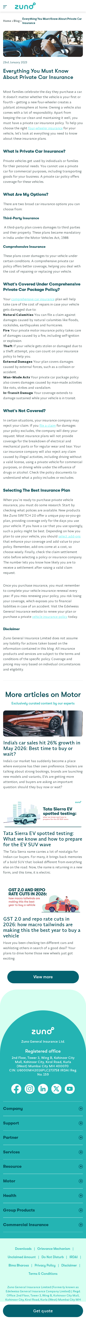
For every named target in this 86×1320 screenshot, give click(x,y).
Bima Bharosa (19, 1265)
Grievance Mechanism (53, 1249)
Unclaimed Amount (22, 1257)
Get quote (43, 1310)
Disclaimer (69, 1265)
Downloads (23, 1249)
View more (43, 977)
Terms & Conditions (43, 1274)
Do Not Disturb (53, 1257)
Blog (17, 20)
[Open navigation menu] (5, 6)
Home (7, 20)
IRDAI (74, 1257)
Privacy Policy (45, 1265)
